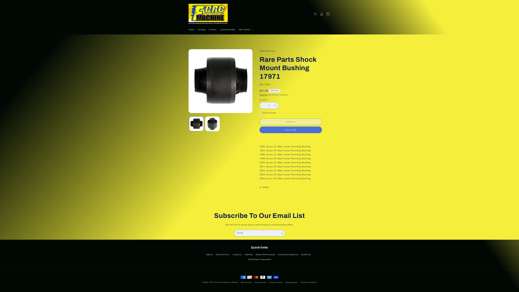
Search (209, 255)
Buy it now (290, 130)
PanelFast (306, 255)
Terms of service (276, 282)
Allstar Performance (265, 255)
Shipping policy (291, 282)
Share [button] (265, 187)
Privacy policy (260, 282)
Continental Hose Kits (288, 255)
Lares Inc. (237, 255)
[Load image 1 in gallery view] (196, 124)
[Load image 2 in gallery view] (212, 124)
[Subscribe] (282, 233)
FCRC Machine (215, 282)
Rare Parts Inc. (223, 255)
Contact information (309, 282)
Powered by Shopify (230, 282)
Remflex (249, 255)
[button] (245, 30)
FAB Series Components (259, 259)
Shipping (263, 95)
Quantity (263, 100)
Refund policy (246, 282)
